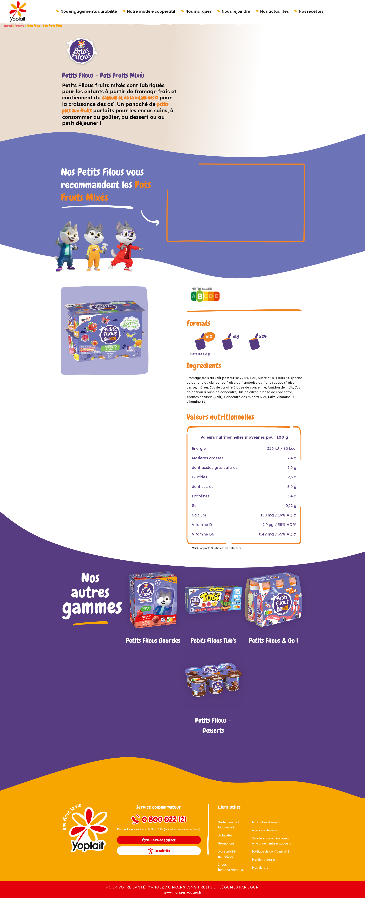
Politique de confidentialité (270, 851)
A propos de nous (264, 830)
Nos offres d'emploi (266, 822)
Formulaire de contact (159, 840)
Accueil (8, 26)
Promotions (226, 843)
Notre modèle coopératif (151, 11)
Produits (20, 26)
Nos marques (198, 11)
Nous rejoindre (236, 11)
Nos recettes (311, 11)
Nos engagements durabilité (89, 11)
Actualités (225, 835)
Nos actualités (274, 11)
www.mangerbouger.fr (182, 892)
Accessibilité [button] (162, 851)
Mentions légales (264, 859)
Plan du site (260, 867)
